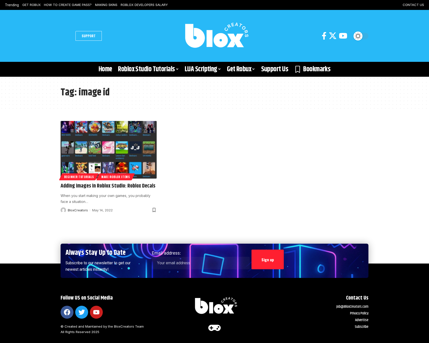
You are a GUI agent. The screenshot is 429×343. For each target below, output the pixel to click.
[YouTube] (343, 36)
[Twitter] (81, 312)
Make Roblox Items (115, 177)
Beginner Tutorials (79, 177)
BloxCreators (78, 210)
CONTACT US (413, 5)
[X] (333, 36)
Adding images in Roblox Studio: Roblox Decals (108, 186)
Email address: (166, 253)
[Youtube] (96, 312)
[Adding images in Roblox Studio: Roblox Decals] (109, 150)
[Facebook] (324, 36)
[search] (67, 36)
